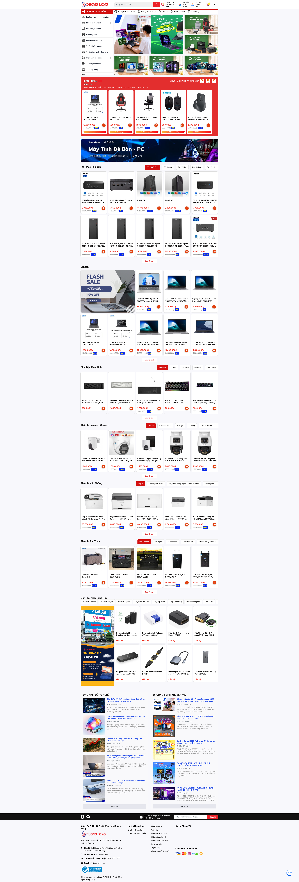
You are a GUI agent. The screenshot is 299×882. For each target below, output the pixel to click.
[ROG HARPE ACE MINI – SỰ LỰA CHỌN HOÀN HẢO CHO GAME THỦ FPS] (164, 793)
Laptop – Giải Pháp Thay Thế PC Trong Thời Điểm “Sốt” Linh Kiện (124, 740)
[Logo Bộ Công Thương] (91, 869)
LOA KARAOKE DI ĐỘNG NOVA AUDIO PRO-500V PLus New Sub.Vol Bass (203, 577)
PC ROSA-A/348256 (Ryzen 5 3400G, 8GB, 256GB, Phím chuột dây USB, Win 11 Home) (122, 246)
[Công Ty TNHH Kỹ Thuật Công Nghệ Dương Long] (95, 4)
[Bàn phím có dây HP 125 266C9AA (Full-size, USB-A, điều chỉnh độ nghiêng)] (94, 385)
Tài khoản (199, 2)
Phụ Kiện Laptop (124, 602)
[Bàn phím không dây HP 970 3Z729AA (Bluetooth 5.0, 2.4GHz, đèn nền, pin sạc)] (121, 385)
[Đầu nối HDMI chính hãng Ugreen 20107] (179, 618)
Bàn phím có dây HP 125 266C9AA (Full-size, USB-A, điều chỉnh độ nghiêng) (93, 402)
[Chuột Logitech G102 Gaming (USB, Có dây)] (173, 102)
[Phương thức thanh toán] (189, 854)
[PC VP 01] (149, 184)
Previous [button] (118, 34)
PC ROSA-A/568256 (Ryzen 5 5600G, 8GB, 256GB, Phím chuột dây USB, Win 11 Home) (177, 246)
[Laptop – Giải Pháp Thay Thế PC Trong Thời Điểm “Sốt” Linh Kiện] (94, 745)
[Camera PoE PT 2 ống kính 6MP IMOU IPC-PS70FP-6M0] (205, 443)
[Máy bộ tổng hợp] (149, 150)
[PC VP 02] (177, 184)
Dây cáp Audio (159, 602)
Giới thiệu (154, 830)
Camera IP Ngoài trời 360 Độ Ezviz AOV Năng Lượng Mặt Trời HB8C (149, 461)
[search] (156, 4)
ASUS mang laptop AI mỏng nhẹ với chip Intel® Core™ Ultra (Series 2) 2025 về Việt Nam (126, 757)
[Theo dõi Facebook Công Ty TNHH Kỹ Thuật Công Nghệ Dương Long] (82, 817)
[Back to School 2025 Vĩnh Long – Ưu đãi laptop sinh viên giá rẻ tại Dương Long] (164, 750)
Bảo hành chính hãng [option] (105, 87)
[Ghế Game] (201, 24)
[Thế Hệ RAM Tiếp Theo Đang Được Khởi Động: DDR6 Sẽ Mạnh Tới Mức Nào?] (94, 705)
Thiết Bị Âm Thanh (91, 541)
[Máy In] (201, 44)
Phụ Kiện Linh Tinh (142, 602)
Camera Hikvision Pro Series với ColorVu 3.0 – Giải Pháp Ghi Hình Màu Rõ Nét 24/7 (126, 717)
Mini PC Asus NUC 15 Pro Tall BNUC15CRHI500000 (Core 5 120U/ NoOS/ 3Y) (205, 246)
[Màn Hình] (201, 65)
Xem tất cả (149, 261)
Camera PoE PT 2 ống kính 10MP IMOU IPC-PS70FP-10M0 (176, 461)
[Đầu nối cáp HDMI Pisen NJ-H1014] (153, 657)
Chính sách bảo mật (158, 837)
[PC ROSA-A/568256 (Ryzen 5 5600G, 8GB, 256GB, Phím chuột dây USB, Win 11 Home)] (177, 228)
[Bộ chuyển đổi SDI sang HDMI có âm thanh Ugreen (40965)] (127, 618)
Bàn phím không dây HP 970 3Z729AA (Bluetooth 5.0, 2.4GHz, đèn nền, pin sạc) (121, 402)
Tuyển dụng (155, 848)
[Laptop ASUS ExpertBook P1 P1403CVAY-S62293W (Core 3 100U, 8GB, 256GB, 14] (176, 283)
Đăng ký (213, 817)
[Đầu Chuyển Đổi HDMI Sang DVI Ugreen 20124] (205, 618)
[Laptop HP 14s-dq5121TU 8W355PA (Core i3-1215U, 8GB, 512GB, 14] (149, 283)
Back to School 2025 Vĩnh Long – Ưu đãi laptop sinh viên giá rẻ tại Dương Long (196, 742)
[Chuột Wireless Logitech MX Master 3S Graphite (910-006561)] (199, 102)
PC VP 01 (141, 200)
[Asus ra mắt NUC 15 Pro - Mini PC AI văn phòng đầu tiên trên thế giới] (94, 790)
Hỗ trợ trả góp (156, 844)
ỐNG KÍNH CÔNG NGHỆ (96, 695)
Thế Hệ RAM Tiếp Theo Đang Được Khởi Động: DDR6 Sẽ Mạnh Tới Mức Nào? (126, 700)
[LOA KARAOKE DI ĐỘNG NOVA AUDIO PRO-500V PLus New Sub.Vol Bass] (205, 559)
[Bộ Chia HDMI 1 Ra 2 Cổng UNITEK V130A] (205, 657)
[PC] (166, 65)
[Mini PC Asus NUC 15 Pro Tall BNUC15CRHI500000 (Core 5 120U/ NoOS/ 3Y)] (205, 228)
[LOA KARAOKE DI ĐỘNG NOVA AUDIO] (121, 559)
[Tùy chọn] (130, 125)
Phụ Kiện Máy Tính (91, 367)
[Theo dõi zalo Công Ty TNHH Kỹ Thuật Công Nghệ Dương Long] (88, 817)
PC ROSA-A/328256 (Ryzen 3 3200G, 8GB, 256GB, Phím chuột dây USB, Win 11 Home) (94, 246)
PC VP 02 (169, 200)
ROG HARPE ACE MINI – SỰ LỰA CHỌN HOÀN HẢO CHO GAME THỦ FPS (195, 789)
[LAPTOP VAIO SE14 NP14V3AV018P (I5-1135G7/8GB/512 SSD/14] (121, 327)
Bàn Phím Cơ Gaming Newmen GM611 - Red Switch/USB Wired (174, 402)
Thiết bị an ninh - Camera (95, 425)
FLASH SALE (90, 81)
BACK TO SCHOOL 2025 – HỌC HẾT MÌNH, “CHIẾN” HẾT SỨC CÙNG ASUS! (194, 764)
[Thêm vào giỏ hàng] (104, 125)
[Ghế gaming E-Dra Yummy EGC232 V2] (121, 102)
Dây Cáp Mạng (176, 602)
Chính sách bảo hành (136, 830)
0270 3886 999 (170, 6)
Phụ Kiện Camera (89, 602)
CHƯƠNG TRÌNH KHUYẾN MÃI (169, 695)
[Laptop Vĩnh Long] (97, 646)
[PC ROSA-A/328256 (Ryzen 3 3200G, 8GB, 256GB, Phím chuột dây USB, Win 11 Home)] (94, 228)
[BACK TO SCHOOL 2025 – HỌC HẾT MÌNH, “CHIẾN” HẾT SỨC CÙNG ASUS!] (164, 773)
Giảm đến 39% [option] (89, 87)
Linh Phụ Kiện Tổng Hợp (94, 598)
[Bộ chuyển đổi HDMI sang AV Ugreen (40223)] (153, 618)
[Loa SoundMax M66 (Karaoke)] (94, 559)
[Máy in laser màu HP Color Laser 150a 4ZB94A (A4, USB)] (149, 501)
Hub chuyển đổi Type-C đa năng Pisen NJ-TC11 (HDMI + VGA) (179, 674)
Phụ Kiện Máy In (107, 602)
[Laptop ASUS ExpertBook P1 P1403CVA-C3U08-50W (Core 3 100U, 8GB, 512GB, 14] (177, 327)
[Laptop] (131, 65)
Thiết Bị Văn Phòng (91, 483)
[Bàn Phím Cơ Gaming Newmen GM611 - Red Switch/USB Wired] (177, 385)
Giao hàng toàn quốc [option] (125, 87)
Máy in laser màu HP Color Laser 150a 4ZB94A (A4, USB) (148, 519)
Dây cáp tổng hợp (193, 602)
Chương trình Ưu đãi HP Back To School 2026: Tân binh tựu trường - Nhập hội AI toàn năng (196, 700)
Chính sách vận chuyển (137, 833)
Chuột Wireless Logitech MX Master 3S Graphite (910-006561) (198, 119)
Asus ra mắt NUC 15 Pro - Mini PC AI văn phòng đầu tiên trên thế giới (126, 781)
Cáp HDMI (209, 602)
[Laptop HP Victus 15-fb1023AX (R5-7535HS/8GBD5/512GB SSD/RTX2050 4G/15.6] (94, 102)
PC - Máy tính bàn (91, 166)
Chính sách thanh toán (159, 841)
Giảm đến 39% (142, 87)
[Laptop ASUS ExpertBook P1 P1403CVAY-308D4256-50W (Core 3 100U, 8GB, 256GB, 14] (204, 283)
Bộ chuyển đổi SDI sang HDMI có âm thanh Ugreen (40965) (127, 635)
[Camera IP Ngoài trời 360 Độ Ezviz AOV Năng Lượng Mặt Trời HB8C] (149, 443)
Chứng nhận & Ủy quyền (160, 851)
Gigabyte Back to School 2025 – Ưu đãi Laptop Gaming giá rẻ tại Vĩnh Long (196, 717)
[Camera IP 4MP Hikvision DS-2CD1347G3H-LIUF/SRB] (121, 443)
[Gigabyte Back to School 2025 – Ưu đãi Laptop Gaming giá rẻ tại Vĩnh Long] (164, 726)
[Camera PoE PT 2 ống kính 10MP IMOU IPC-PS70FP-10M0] (177, 443)
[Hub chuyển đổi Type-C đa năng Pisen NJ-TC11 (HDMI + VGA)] (179, 657)
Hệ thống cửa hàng (186, 4)
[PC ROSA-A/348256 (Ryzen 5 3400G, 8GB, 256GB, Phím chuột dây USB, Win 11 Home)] (121, 228)
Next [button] (179, 34)
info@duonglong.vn (97, 863)
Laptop (85, 266)
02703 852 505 (113, 858)
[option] (148, 34)
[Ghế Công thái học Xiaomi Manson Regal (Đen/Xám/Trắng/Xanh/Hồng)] (147, 102)
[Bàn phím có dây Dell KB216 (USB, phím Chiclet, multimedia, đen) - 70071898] (149, 385)
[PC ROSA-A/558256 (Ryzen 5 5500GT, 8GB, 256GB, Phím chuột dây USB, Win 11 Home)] (149, 228)
